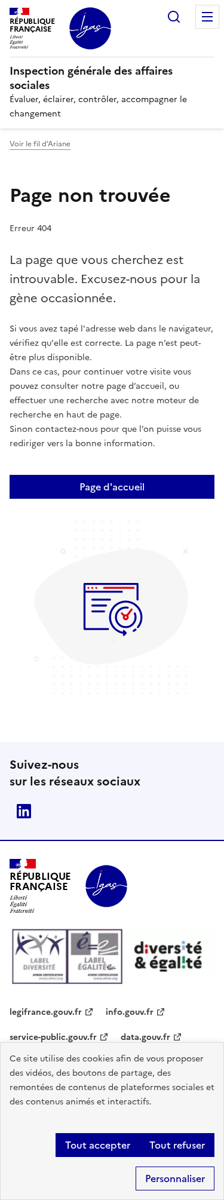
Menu (207, 17)
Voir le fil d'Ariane (40, 144)
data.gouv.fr (145, 1037)
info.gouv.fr (130, 1012)
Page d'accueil (112, 487)
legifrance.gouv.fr (46, 1012)
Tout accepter (97, 1145)
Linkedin (24, 811)
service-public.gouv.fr (53, 1037)
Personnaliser (175, 1178)
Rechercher (174, 17)
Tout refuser (177, 1145)
